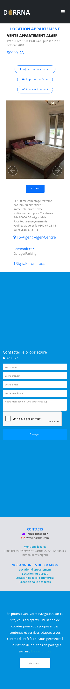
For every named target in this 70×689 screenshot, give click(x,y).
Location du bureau (35, 573)
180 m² (35, 188)
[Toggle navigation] (63, 12)
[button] (13, 171)
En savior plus (41, 651)
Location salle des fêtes (35, 582)
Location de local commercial (35, 578)
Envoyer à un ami (36, 89)
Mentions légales (35, 546)
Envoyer (35, 434)
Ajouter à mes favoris (36, 69)
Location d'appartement (35, 569)
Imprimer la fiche (36, 79)
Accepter (35, 663)
